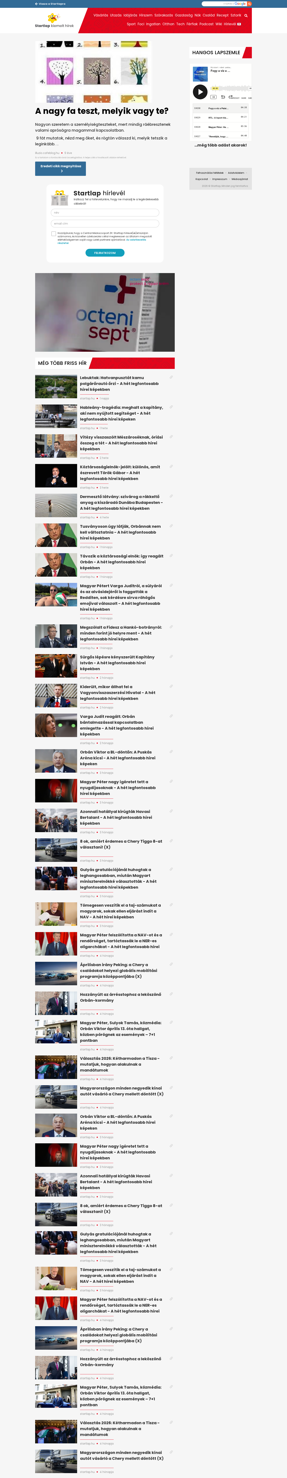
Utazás (116, 15)
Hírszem (145, 15)
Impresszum (219, 179)
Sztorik (236, 15)
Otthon (168, 24)
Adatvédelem (236, 172)
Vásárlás (101, 15)
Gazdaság (184, 15)
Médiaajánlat (240, 179)
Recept (223, 15)
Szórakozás (163, 15)
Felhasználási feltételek (210, 172)
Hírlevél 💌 (232, 24)
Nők (198, 15)
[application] (105, 312)
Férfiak (192, 24)
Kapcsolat (202, 179)
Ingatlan (153, 24)
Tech (180, 24)
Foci (141, 24)
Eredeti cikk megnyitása (61, 166)
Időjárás (130, 15)
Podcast (207, 24)
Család (209, 15)
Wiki (219, 24)
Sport (131, 24)
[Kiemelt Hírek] (56, 20)
